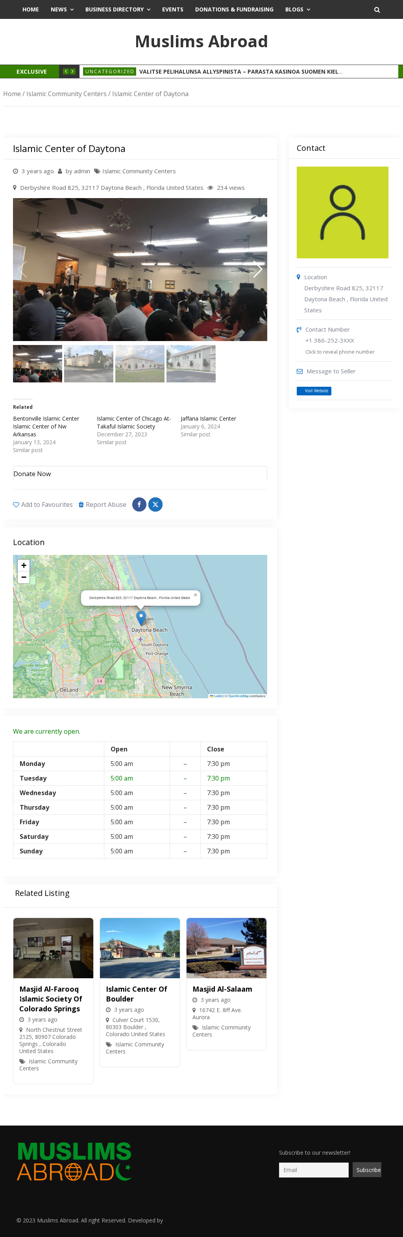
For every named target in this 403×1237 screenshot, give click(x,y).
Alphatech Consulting (191, 1220)
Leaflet (218, 696)
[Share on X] (155, 504)
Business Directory (114, 9)
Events (172, 9)
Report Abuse (106, 504)
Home (30, 9)
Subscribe (373, 1220)
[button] (258, 269)
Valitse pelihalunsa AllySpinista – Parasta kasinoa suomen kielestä (245, 71)
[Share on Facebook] (139, 504)
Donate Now (32, 473)
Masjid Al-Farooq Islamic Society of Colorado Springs (50, 998)
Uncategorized (110, 71)
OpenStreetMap (238, 696)
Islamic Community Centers (66, 93)
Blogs (294, 9)
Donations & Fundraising (234, 9)
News (59, 9)
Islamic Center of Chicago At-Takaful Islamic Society (134, 422)
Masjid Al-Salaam (222, 989)
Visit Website (316, 390)
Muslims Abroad (201, 41)
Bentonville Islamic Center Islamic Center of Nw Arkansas (46, 426)
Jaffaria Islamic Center (208, 418)
